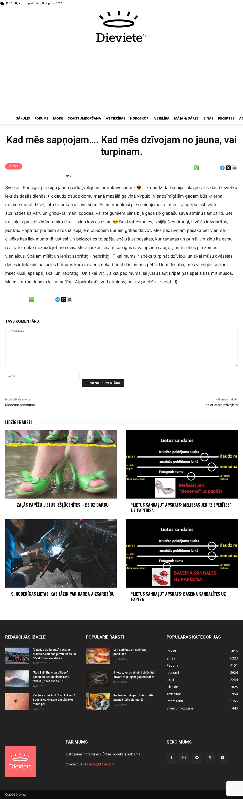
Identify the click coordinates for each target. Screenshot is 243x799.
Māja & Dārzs (186, 118)
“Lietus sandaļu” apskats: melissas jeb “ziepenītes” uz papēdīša (181, 507)
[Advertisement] (121, 78)
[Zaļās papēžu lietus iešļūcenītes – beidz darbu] (61, 464)
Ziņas (208, 118)
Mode (58, 118)
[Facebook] (171, 758)
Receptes (226, 118)
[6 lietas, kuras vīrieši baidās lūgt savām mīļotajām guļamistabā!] (98, 678)
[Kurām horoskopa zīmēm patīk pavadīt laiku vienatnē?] (98, 701)
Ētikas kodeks (113, 754)
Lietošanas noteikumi (82, 754)
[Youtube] (222, 758)
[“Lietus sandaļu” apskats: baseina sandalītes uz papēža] (182, 553)
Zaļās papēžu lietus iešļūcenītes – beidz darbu (63, 505)
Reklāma (133, 754)
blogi (13, 166)
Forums (41, 118)
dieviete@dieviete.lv (99, 764)
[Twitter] (210, 758)
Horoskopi (140, 118)
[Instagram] (184, 757)
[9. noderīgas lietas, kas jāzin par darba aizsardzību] (61, 553)
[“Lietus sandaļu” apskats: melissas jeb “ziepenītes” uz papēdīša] (182, 464)
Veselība (161, 118)
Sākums (23, 118)
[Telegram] (197, 758)
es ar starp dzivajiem (222, 405)
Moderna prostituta (20, 405)
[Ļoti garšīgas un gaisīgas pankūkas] (98, 656)
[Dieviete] (121, 26)
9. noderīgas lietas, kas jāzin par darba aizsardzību (63, 594)
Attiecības (115, 118)
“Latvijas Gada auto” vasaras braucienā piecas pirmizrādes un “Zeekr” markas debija (54, 654)
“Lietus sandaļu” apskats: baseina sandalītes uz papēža (178, 596)
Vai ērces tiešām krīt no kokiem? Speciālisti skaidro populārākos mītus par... (54, 700)
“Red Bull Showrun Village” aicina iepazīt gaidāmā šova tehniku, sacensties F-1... (51, 677)
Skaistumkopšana (84, 118)
